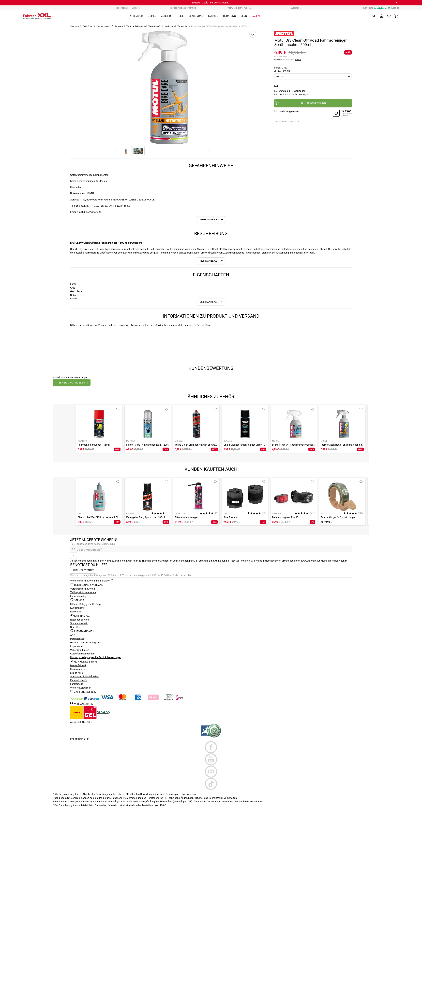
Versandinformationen (82, 588)
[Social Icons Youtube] (211, 759)
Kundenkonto (77, 607)
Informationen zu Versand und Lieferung (101, 325)
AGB (72, 635)
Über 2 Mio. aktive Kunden (239, 8)
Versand (298, 60)
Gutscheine (296, 8)
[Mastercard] (122, 699)
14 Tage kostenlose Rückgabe (126, 8)
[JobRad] (77, 699)
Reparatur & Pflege (123, 26)
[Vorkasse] (168, 699)
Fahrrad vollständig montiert (183, 8)
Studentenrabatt (79, 623)
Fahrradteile (76, 683)
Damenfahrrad (78, 665)
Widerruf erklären (79, 650)
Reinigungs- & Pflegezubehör (148, 26)
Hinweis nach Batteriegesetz (86, 642)
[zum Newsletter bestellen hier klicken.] (73, 555)
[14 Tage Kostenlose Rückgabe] (342, 114)
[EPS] (180, 699)
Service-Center (204, 325)
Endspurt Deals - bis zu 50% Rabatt (210, 2)
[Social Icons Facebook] (211, 747)
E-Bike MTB (76, 672)
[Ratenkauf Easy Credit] (153, 699)
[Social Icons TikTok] (211, 784)
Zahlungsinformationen (83, 592)
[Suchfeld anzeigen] (374, 16)
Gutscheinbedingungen (82, 653)
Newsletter (76, 611)
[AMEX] (138, 699)
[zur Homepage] (37, 16)
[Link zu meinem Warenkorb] (396, 16)
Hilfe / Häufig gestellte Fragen (86, 604)
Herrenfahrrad (77, 669)
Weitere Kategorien (80, 687)
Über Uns (75, 627)
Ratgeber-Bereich (79, 619)
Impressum (76, 646)
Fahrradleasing (78, 596)
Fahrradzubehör (103, 26)
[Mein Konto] (381, 16)
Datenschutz (77, 638)
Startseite (74, 26)
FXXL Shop (87, 26)
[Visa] (107, 699)
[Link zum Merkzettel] (388, 16)
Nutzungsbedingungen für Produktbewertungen (95, 657)
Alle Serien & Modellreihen (84, 676)
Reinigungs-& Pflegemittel (176, 26)
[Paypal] (91, 699)
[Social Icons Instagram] (211, 771)
